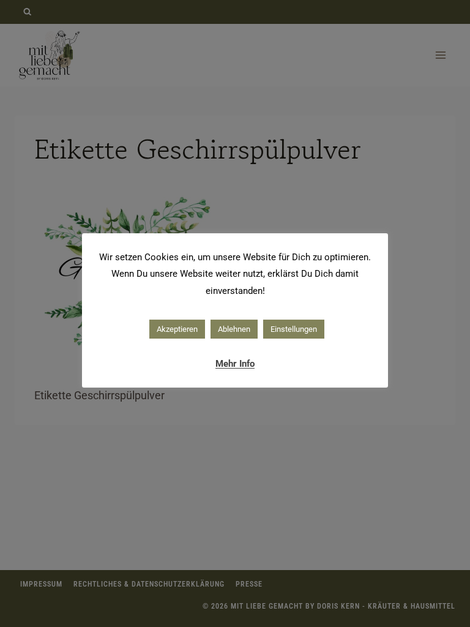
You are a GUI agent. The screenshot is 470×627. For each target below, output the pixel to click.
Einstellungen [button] (293, 329)
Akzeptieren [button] (177, 329)
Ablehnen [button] (234, 329)
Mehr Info (235, 363)
